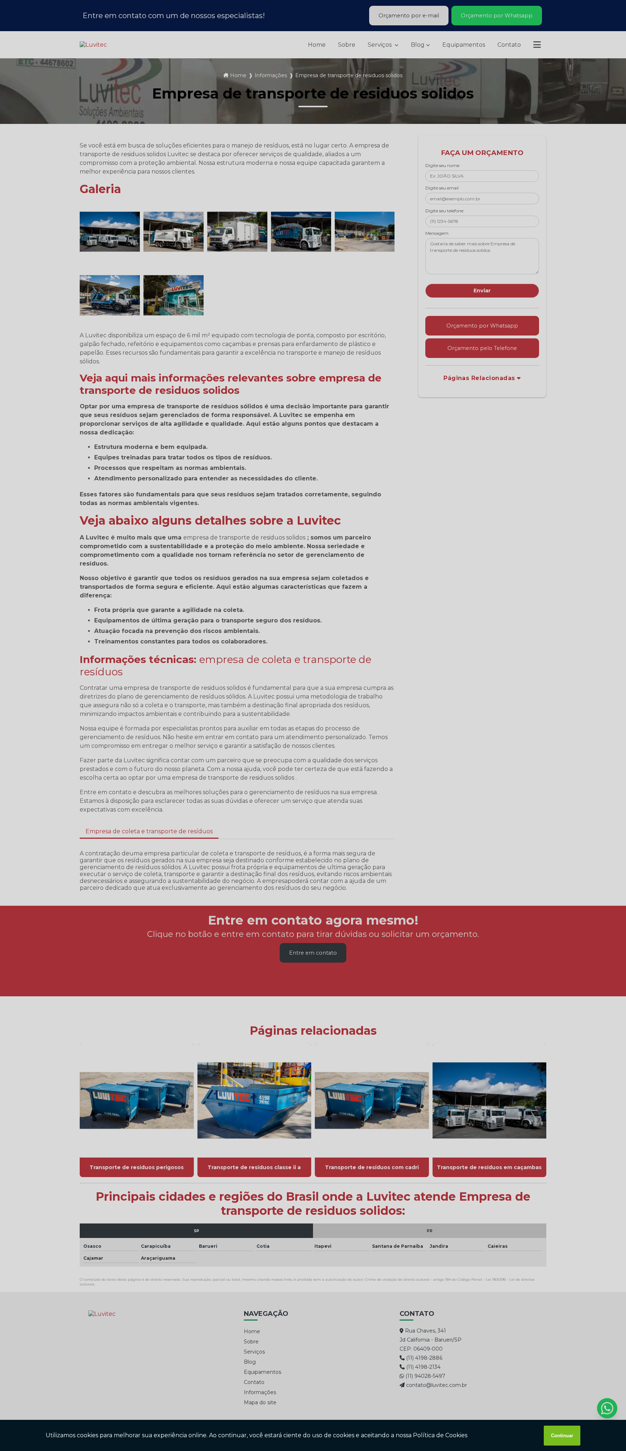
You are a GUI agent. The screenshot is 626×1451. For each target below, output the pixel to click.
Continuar (562, 1435)
